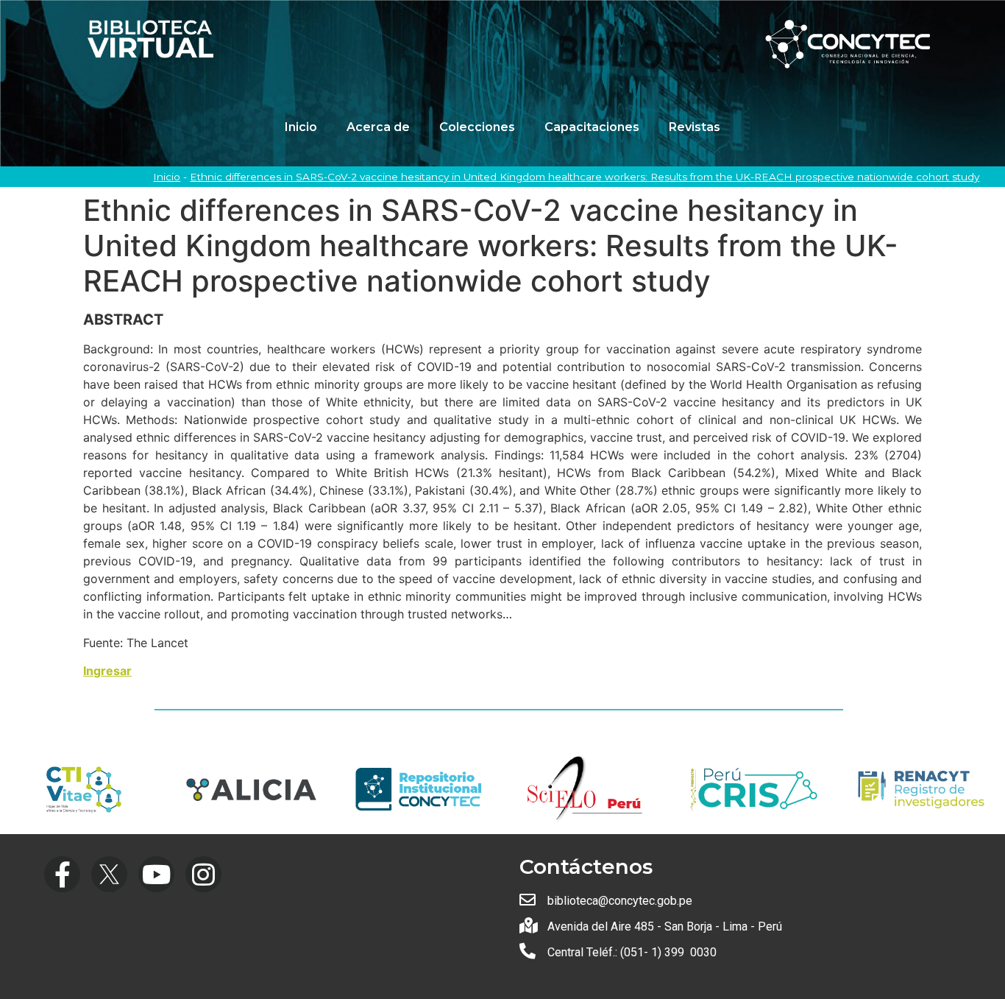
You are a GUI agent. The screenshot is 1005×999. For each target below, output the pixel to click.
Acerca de (378, 127)
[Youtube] (156, 874)
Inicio (301, 127)
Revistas (694, 127)
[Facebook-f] (62, 874)
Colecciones (477, 127)
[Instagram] (203, 874)
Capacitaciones (591, 127)
